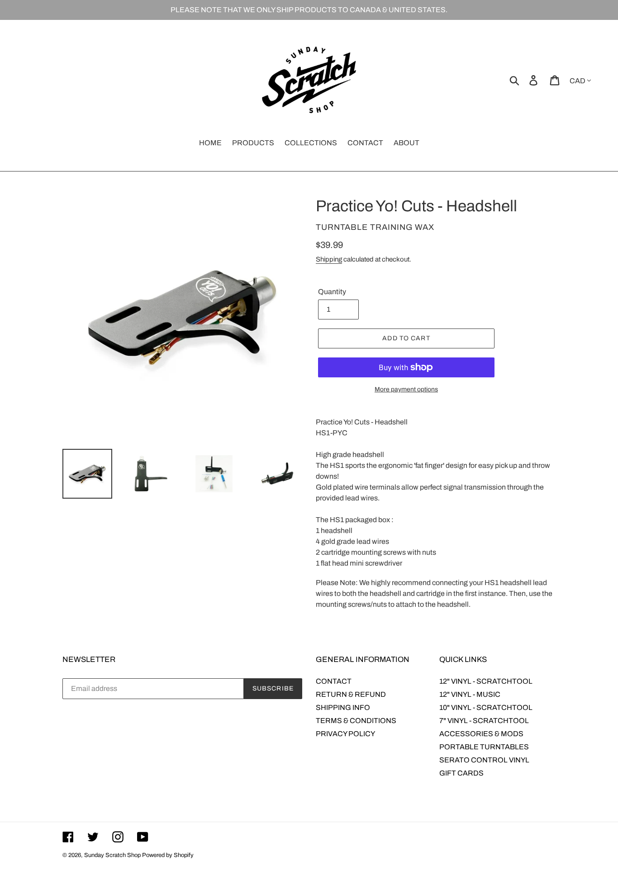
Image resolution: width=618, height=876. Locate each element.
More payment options (406, 389)
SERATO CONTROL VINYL (484, 760)
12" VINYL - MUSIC (469, 694)
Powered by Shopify (168, 855)
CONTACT (334, 681)
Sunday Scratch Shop (112, 855)
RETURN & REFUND (351, 694)
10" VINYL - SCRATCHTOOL (485, 707)
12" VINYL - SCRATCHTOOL (485, 681)
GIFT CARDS (461, 773)
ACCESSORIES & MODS (481, 734)
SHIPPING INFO (343, 707)
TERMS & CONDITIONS (356, 720)
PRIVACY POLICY (345, 734)
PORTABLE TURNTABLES (484, 747)
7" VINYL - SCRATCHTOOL (484, 720)
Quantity (332, 291)
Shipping (329, 259)
